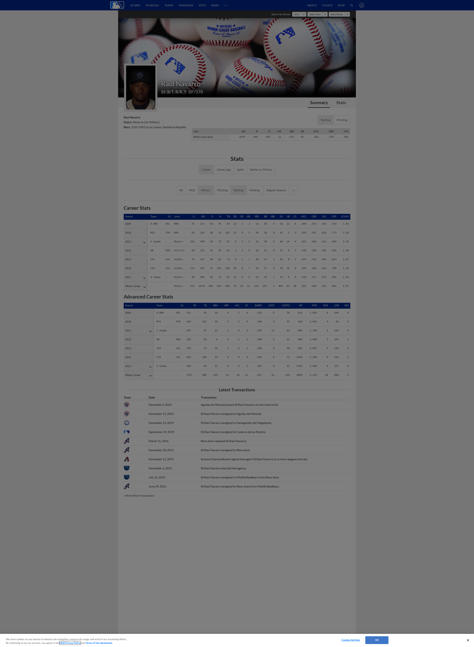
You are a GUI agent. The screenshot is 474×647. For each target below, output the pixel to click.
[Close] (468, 640)
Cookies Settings (350, 639)
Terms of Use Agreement (99, 642)
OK (377, 639)
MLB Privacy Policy (70, 642)
